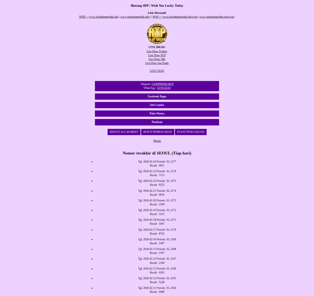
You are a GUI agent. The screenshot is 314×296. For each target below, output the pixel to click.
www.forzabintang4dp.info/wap (180, 16)
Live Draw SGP (157, 55)
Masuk (157, 140)
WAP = (157, 16)
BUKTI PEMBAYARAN (157, 131)
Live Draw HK (157, 59)
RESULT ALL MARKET (124, 131)
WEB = (83, 16)
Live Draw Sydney (157, 51)
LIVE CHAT (157, 71)
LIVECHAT (164, 88)
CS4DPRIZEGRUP (163, 84)
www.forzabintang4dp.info (104, 16)
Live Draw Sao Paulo (157, 63)
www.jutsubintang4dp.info (135, 16)
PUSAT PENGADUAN (190, 131)
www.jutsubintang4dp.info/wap (216, 16)
